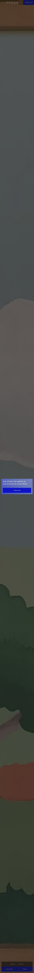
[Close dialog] (30, 481)
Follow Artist (17, 490)
